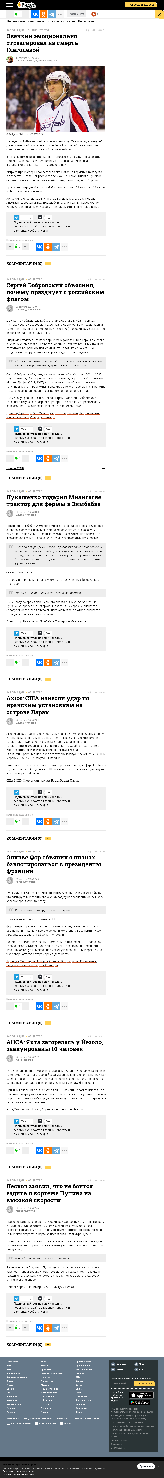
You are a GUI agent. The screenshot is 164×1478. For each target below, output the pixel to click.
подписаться (144, 1383)
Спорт (79, 1385)
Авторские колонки (21, 1423)
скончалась (63, 172)
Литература (47, 1381)
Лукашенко (14, 606)
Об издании (116, 1444)
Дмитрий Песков (63, 1287)
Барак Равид (60, 780)
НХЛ (76, 340)
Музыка (45, 1385)
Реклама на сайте (119, 1440)
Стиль (79, 1389)
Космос (45, 1365)
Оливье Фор (83, 892)
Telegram (12, 1229)
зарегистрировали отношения (62, 206)
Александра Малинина (28, 309)
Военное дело (13, 1373)
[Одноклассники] (43, 14)
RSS (141, 1369)
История (10, 1412)
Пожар (35, 1109)
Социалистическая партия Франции (32, 965)
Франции (68, 892)
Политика (46, 1408)
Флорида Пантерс (42, 417)
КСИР (67, 749)
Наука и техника (49, 1389)
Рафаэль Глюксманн (50, 934)
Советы (80, 1381)
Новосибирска (29, 1271)
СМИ (78, 1377)
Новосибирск (15, 1287)
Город (9, 1385)
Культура (45, 1377)
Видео (9, 1381)
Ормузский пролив (47, 758)
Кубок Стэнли (39, 413)
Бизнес (10, 1369)
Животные (12, 1396)
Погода (45, 1404)
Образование (48, 1396)
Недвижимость (49, 1392)
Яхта (9, 1109)
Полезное (77, 1419)
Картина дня (15, 30)
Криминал (46, 1369)
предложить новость (141, 5)
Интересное (62, 1419)
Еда (8, 1392)
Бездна (68, 1423)
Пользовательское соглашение (127, 1422)
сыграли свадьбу (45, 202)
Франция (12, 961)
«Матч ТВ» (43, 332)
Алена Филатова (25, 60)
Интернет (11, 1408)
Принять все (146, 1466)
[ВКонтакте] (35, 14)
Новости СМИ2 (15, 468)
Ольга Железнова (26, 515)
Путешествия (83, 1365)
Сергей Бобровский (19, 374)
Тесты (79, 1392)
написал (64, 160)
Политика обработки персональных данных (132, 1426)
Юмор (79, 1412)
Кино (43, 1361)
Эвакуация (22, 1109)
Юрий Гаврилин (24, 1059)
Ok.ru (141, 1364)
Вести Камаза (118, 1448)
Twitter (119, 1369)
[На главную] (26, 5)
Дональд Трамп (54, 398)
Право (44, 1412)
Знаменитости (38, 30)
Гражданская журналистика (38, 1419)
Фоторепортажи (47, 1423)
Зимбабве (28, 525)
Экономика (81, 1408)
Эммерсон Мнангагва (70, 621)
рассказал (45, 176)
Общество (35, 279)
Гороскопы (12, 1361)
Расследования (84, 1369)
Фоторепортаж (83, 1400)
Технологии (82, 1396)
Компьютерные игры (52, 1373)
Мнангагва (58, 525)
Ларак (74, 780)
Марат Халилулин (26, 1210)
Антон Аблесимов (26, 881)
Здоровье (11, 1400)
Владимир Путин (38, 1287)
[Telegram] (52, 14)
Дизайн (10, 1389)
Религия (80, 1373)
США (9, 780)
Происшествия (84, 1361)
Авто (8, 1365)
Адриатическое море (56, 1109)
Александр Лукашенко (22, 621)
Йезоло (52, 1074)
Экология (80, 1404)
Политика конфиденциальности (127, 1430)
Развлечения (92, 1419)
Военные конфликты (17, 1377)
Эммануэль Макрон (32, 950)
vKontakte (120, 1364)
